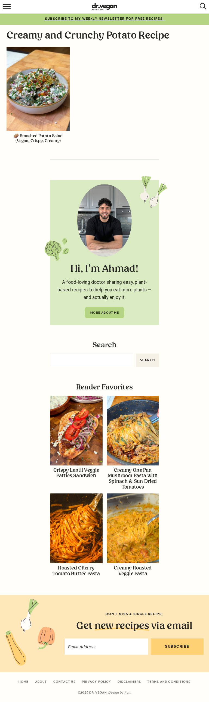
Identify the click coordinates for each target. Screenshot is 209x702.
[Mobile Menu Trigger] (7, 8)
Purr (127, 692)
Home (24, 681)
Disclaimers (129, 681)
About (41, 681)
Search (104, 345)
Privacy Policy (96, 681)
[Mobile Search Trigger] (201, 8)
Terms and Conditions (168, 681)
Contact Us (64, 681)
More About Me (104, 312)
